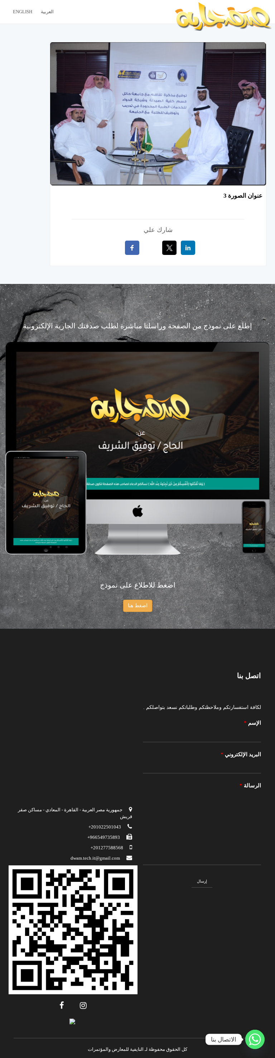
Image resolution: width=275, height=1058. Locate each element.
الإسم (252, 723)
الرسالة (250, 785)
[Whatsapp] (255, 1039)
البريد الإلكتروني (241, 754)
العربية (47, 11)
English (22, 11)
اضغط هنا (138, 605)
